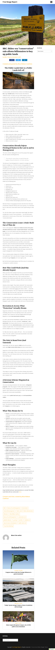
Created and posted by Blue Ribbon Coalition (17, 64)
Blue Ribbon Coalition (14, 514)
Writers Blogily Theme (42, 647)
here (20, 492)
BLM (4, 508)
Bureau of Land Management (14, 508)
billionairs (6, 514)
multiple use (27, 520)
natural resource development (10, 523)
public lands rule (22, 523)
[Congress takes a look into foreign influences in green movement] (18, 559)
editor (5, 57)
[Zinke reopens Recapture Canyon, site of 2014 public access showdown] (18, 616)
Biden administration (28, 511)
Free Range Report (10, 2)
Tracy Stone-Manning (8, 526)
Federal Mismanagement (9, 511)
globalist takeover (7, 520)
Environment (25, 508)
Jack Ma (20, 520)
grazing (15, 520)
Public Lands (19, 511)
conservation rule (22, 517)
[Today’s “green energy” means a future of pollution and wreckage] (18, 589)
